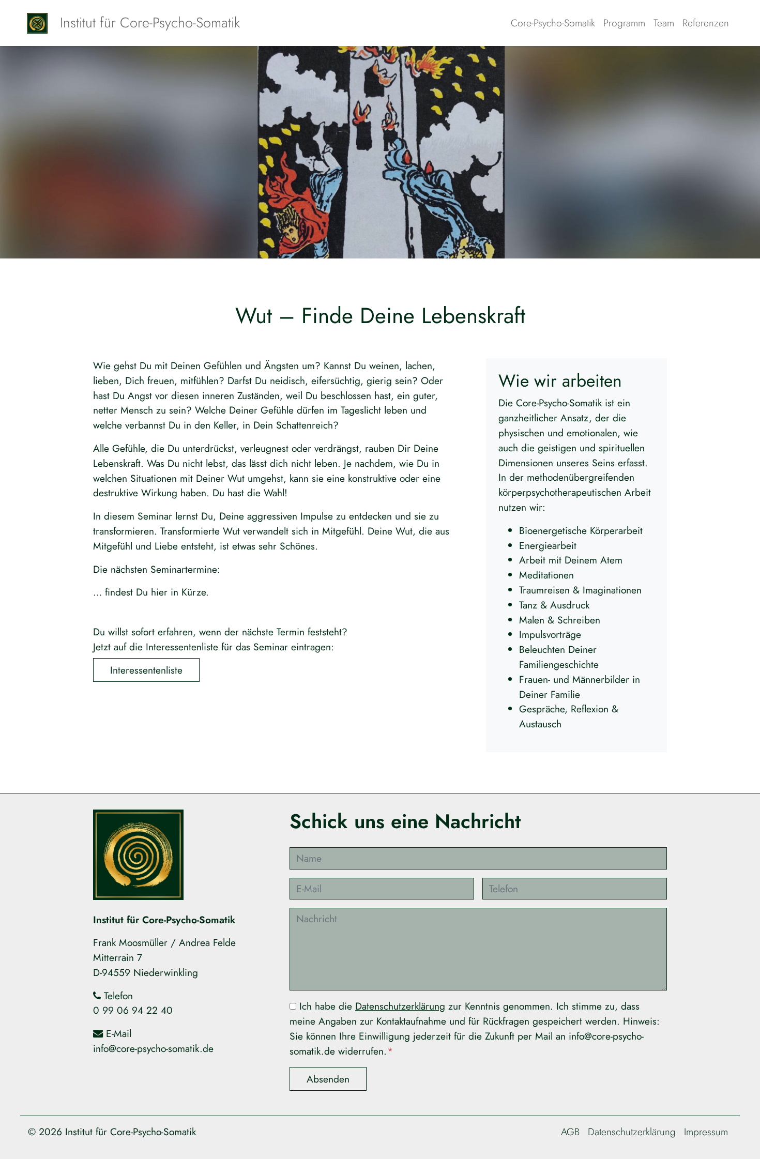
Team (663, 23)
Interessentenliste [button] (146, 670)
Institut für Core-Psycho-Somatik (150, 22)
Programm (624, 23)
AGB (570, 1131)
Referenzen (705, 23)
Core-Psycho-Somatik (553, 23)
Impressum (706, 1131)
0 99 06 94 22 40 (133, 1010)
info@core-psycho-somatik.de (153, 1048)
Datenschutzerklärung (400, 1006)
